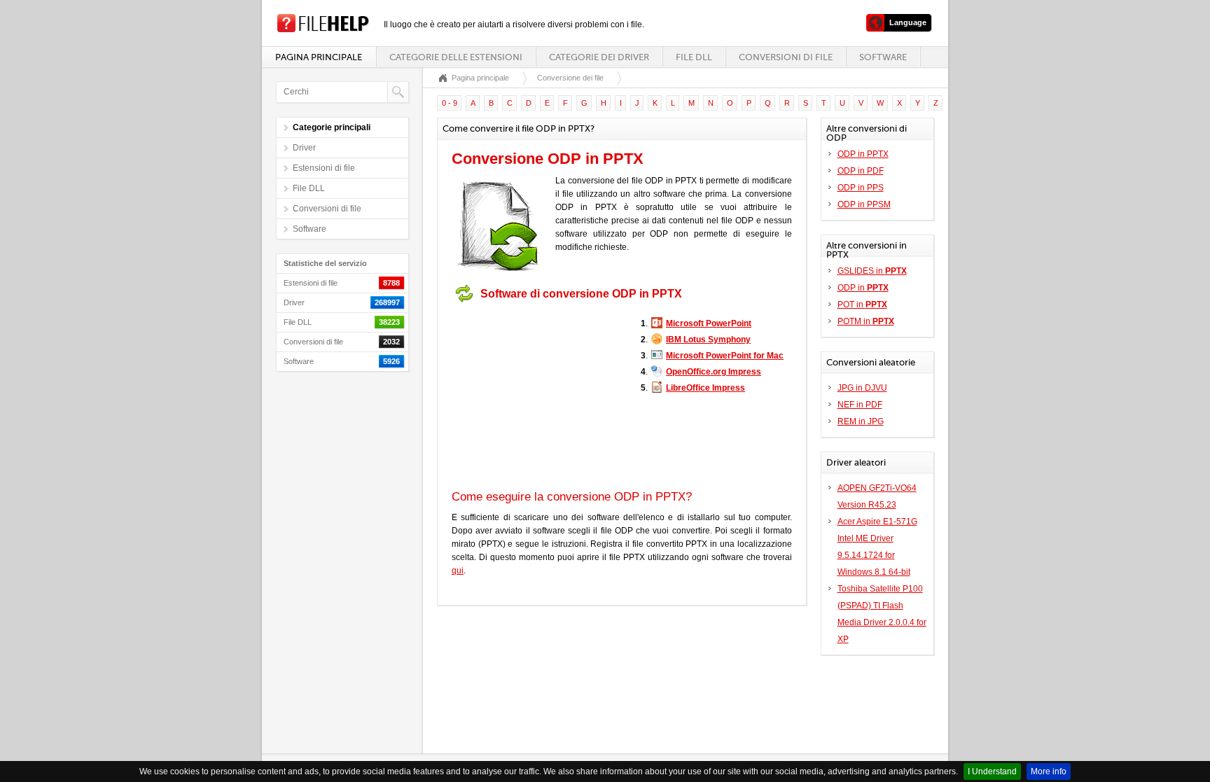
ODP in (863, 288)
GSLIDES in (872, 271)
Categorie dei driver (599, 57)
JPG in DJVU (862, 388)
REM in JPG (860, 421)
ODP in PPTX (863, 154)
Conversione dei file (570, 78)
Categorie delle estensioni (455, 57)
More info (1048, 771)
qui (458, 570)
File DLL (694, 57)
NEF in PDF (859, 405)
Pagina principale (318, 57)
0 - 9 (449, 103)
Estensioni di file (324, 168)
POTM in (865, 321)
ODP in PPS (860, 188)
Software (883, 57)
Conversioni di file (786, 57)
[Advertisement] (539, 396)
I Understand (992, 771)
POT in (862, 304)
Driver (304, 148)
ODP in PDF (860, 171)
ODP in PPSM (864, 204)
